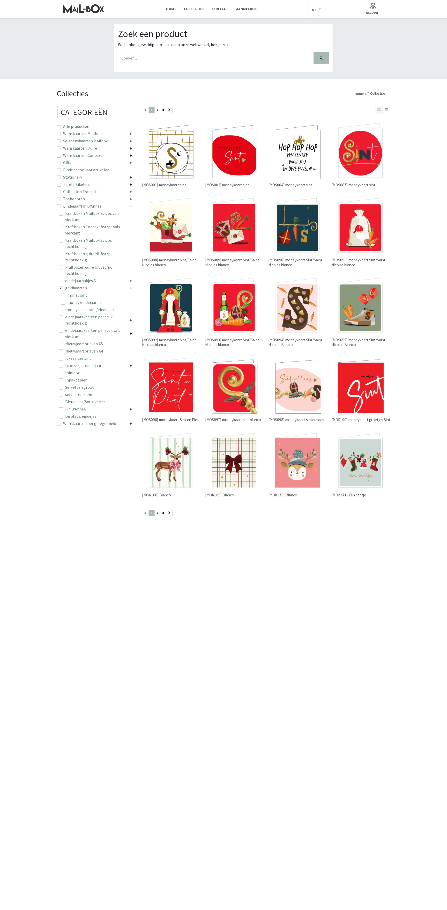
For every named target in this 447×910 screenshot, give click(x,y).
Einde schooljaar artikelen (86, 169)
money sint (77, 295)
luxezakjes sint (78, 358)
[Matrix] (379, 110)
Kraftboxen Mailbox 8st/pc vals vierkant (92, 216)
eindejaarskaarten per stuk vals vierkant (92, 333)
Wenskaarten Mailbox (82, 133)
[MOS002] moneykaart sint (227, 184)
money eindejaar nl (84, 302)
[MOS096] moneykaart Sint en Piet (170, 419)
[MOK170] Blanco (282, 495)
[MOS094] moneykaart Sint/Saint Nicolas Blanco (295, 342)
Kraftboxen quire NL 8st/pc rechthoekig (88, 256)
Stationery (72, 177)
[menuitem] (171, 9)
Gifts (67, 162)
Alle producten (76, 126)
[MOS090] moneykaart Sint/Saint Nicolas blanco (295, 262)
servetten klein (78, 394)
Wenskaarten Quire (80, 148)
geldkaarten (76, 287)
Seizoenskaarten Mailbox (85, 140)
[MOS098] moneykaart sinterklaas (296, 419)
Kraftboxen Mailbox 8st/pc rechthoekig (88, 243)
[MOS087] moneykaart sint (353, 184)
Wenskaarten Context (82, 155)
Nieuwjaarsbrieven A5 (84, 343)
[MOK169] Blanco (219, 495)
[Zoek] (321, 58)
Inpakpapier (76, 380)
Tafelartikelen (76, 184)
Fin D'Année (75, 409)
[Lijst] (386, 110)
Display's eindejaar (81, 416)
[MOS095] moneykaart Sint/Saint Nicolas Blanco (358, 342)
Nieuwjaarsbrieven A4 (84, 351)
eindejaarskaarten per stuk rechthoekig (89, 320)
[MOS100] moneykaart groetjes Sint (360, 419)
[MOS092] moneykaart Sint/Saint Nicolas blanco (169, 342)
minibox (72, 372)
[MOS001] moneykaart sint (164, 184)
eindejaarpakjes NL (82, 280)
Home (359, 93)
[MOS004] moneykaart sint (290, 184)
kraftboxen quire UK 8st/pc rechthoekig (88, 270)
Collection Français (80, 191)
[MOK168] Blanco (156, 495)
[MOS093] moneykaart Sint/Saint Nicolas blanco (232, 342)
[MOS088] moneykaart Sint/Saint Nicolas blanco (169, 262)
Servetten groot (79, 387)
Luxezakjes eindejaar (83, 365)
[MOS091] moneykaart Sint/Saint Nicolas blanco (358, 262)
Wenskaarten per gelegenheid (89, 423)
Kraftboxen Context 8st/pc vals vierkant (92, 230)
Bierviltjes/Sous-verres (85, 401)
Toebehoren (74, 198)
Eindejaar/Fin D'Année (82, 206)
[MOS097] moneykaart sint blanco (233, 419)
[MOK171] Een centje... (349, 495)
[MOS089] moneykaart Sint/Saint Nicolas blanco (232, 262)
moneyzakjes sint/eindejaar (89, 309)
